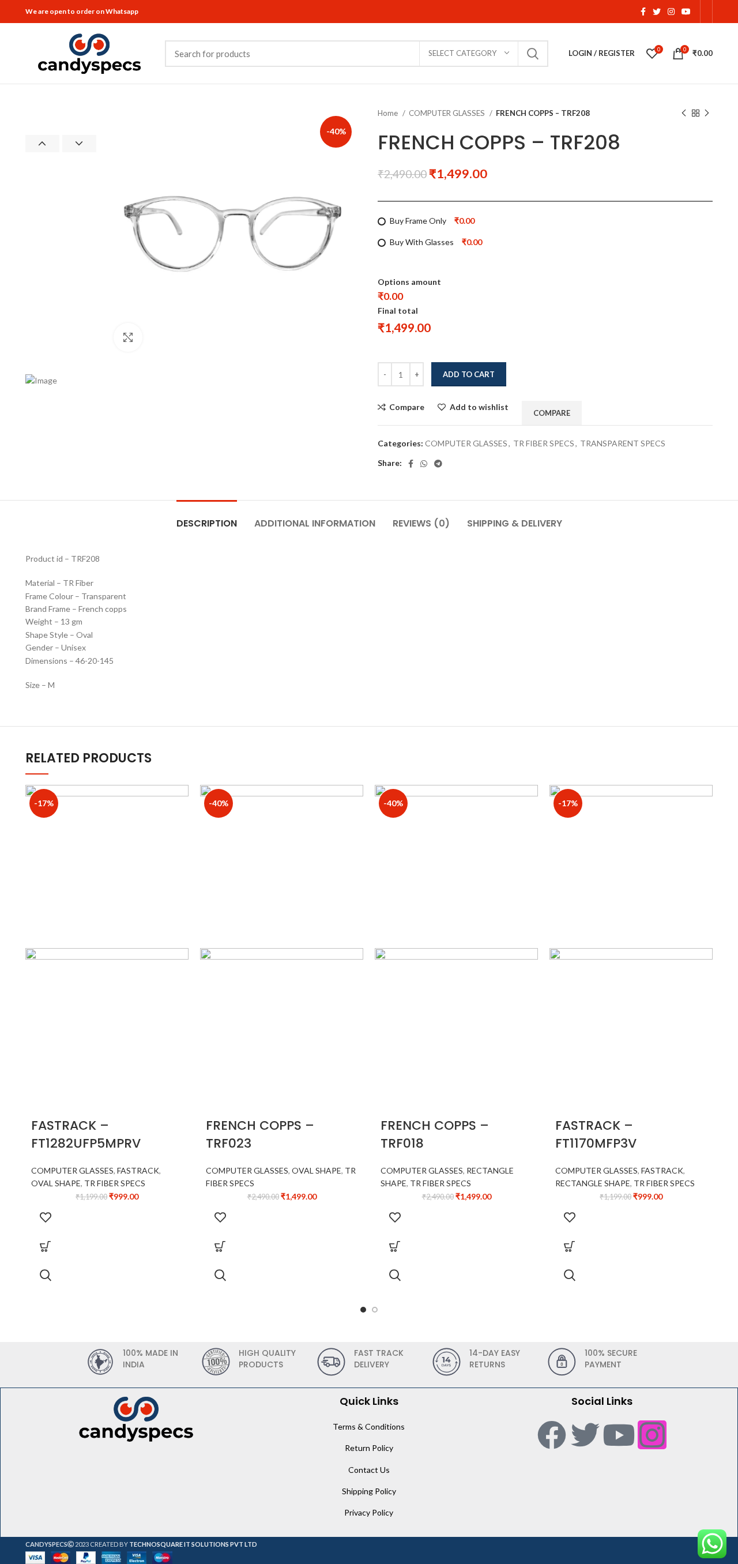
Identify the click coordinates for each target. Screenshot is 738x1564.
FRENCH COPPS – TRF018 (435, 1134)
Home (389, 113)
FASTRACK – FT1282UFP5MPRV (86, 1134)
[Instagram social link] (671, 11)
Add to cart (469, 374)
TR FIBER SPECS (543, 443)
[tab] (206, 517)
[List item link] (369, 1426)
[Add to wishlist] (45, 1217)
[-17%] (107, 865)
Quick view (45, 1275)
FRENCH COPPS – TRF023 (260, 1134)
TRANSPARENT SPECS (622, 443)
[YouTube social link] (686, 11)
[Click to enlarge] (128, 337)
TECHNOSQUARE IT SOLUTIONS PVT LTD (193, 1544)
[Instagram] (652, 1434)
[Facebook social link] (643, 11)
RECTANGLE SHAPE (592, 1183)
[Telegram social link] (438, 463)
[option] (60, 107)
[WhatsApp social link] (424, 463)
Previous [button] (42, 143)
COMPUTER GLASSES (448, 113)
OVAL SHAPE (56, 1183)
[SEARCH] (532, 53)
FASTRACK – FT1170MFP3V (596, 1134)
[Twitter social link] (656, 11)
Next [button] (79, 143)
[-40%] (281, 865)
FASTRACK (138, 1170)
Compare (406, 407)
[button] (45, 1246)
